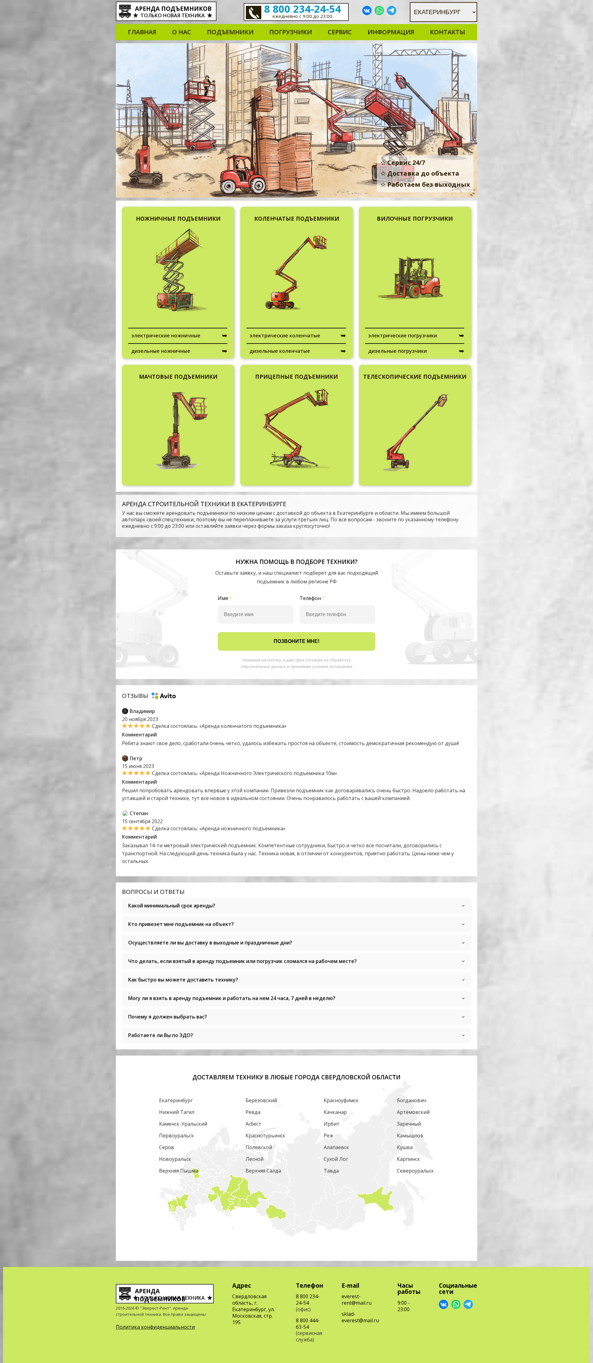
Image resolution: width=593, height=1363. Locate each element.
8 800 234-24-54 (302, 9)
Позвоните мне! (296, 641)
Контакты (447, 32)
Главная (142, 32)
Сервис (340, 32)
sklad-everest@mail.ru (360, 1317)
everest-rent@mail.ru (357, 1299)
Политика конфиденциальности (155, 1327)
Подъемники (230, 32)
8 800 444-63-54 (308, 1323)
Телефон (312, 598)
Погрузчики (290, 32)
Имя (225, 598)
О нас (181, 32)
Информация (391, 32)
